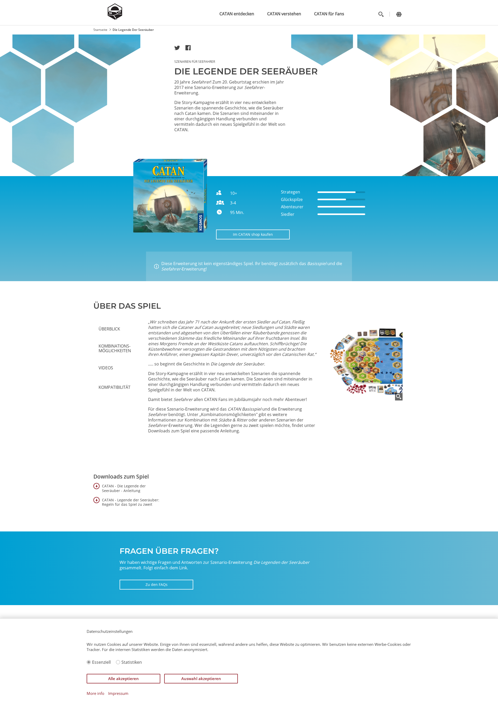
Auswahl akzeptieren (201, 678)
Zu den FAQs (157, 584)
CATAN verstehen (284, 14)
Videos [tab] (106, 368)
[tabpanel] (275, 386)
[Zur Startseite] (114, 18)
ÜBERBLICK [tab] (109, 329)
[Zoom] (399, 396)
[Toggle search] (381, 14)
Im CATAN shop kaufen (253, 234)
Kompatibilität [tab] (114, 387)
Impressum (118, 693)
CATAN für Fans (329, 14)
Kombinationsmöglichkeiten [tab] (115, 348)
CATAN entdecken (236, 14)
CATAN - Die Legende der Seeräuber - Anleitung (124, 488)
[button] (177, 48)
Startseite (100, 29)
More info (95, 693)
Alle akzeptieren (123, 678)
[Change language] (399, 14)
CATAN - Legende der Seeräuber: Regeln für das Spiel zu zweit (130, 502)
